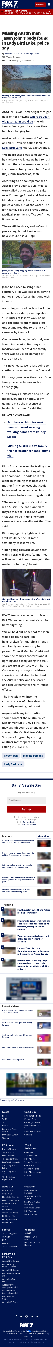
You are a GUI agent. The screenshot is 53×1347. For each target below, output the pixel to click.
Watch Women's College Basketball (10, 1291)
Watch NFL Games (10, 1261)
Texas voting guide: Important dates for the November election (33, 939)
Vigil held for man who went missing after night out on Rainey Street (26, 600)
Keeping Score (30, 1119)
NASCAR (6, 1243)
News (5, 1112)
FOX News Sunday (10, 1134)
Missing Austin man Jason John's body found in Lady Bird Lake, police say (26, 96)
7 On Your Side (30, 1155)
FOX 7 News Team (10, 1200)
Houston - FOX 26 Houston (32, 1243)
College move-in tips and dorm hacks (18, 1047)
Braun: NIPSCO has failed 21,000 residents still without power (15, 890)
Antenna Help (8, 1222)
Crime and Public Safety (9, 1130)
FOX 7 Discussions (32, 1172)
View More (43, 836)
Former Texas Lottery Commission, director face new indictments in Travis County (33, 951)
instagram (26, 1316)
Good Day (30, 1112)
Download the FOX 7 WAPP (32, 1197)
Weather (29, 1186)
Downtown (17, 57)
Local (4, 1115)
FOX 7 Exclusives (30, 1146)
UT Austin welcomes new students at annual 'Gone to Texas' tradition (18, 841)
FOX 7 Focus (29, 1159)
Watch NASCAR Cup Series (11, 1274)
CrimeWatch (29, 1152)
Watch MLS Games (10, 1302)
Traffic (5, 1119)
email (37, 1316)
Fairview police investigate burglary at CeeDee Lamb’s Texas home (18, 866)
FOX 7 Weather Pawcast (31, 1191)
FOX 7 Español (8, 1155)
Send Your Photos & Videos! (32, 1203)
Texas (4, 1122)
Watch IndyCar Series (8, 1280)
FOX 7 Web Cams (32, 1207)
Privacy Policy (29, 822)
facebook (16, 1316)
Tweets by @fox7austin (12, 1100)
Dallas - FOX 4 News (30, 1238)
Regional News (29, 1231)
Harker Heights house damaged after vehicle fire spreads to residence (18, 854)
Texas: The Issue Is (32, 1162)
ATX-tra (27, 1175)
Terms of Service (28, 824)
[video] (44, 1013)
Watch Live (40, 5)
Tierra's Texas (8, 1152)
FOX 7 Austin (7, 57)
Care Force (29, 1165)
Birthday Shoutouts (32, 1115)
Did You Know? (31, 1214)
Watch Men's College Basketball (10, 1286)
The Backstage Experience (8, 1178)
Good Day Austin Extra (9, 1166)
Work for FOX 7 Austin (9, 1204)
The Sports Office (10, 1159)
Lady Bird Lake (12, 148)
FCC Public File (8, 1216)
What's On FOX (8, 1190)
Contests (28, 1134)
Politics (5, 1125)
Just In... (7, 836)
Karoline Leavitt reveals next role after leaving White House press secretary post (19, 879)
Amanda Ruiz (10, 54)
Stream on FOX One (8, 1255)
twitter (21, 1316)
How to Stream (9, 1149)
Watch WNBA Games (8, 1297)
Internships (7, 1209)
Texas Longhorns (10, 1233)
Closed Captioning (10, 1212)
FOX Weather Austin (11, 1162)
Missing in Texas (31, 1168)
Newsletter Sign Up (10, 1197)
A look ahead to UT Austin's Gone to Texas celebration (17, 1011)
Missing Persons (33, 755)
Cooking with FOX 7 (33, 1122)
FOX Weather (30, 1211)
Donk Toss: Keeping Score (13, 1059)
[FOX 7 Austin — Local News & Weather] (10, 4)
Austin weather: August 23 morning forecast (17, 1036)
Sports (6, 1229)
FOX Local (8, 1145)
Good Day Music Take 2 (9, 1172)
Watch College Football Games (9, 1265)
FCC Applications (9, 1219)
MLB (4, 1240)
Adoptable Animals (32, 1131)
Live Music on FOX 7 (32, 1126)
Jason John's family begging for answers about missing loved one (23, 271)
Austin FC (6, 1236)
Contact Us (7, 1193)
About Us (7, 1186)
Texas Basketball (9, 1246)
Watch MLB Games (10, 1270)
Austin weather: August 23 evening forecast (17, 1023)
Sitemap (5, 1138)
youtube (31, 1316)
